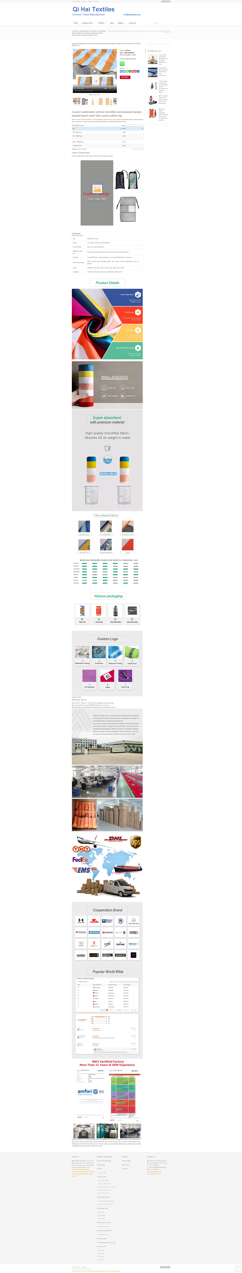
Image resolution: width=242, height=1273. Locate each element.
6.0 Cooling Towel (102, 1238)
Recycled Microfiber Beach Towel (107, 1187)
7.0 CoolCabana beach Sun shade (106, 1242)
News (112, 23)
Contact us (83, 1)
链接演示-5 (117, 1271)
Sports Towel (101, 1215)
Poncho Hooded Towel (82, 1173)
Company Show (76, 1)
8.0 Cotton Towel (101, 1246)
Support (120, 23)
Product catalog (126, 1161)
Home (76, 23)
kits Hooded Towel (103, 1234)
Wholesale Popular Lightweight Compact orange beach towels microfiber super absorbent (163, 114)
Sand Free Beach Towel (104, 1184)
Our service (125, 1168)
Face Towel (101, 1250)
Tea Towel (100, 1259)
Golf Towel (101, 1212)
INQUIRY (126, 77)
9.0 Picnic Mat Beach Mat (104, 1161)
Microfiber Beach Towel (104, 1190)
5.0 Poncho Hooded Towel (104, 1230)
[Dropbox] (169, 1)
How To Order (125, 1165)
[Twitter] (162, 1)
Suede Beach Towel (130, 58)
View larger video (95, 94)
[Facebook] (165, 1)
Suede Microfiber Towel (82, 1171)
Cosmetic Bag (101, 1165)
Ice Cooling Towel (110, 1271)
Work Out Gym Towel (104, 1226)
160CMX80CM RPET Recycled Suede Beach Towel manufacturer (163, 71)
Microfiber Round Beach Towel (106, 1201)
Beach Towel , (78, 1169)
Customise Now (76, 233)
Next (141, 149)
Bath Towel (101, 1256)
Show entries (78, 125)
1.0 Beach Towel (101, 1177)
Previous (136, 149)
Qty (74, 128)
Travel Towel (101, 1218)
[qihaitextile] (107, 17)
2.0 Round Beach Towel (103, 1197)
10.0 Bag (99, 1168)
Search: (123, 125)
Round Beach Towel (89, 1271)
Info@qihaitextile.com (155, 1171)
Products (90, 1)
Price (124, 128)
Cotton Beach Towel (103, 1193)
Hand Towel (101, 1253)
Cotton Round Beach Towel (105, 1204)
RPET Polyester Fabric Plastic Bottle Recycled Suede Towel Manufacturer (163, 99)
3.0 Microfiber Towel (102, 1208)
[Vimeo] (167, 1)
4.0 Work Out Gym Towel (104, 1222)
